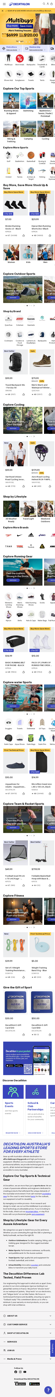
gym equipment (38, 1214)
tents (33, 1196)
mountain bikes (32, 1212)
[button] (22, 42)
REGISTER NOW (12, 1133)
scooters (34, 1265)
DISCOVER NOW (34, 1133)
